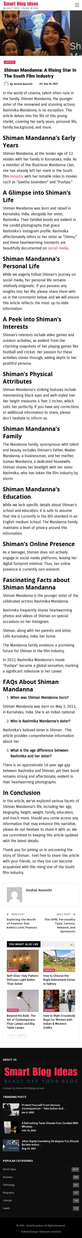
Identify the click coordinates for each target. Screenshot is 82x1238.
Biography (8, 1193)
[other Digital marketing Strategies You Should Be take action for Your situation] (11, 1146)
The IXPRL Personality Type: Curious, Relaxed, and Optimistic (59, 925)
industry (16, 176)
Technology (9, 1185)
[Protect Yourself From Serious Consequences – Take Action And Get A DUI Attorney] (11, 1109)
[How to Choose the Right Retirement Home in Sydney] (59, 961)
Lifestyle (9, 62)
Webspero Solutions (50, 1231)
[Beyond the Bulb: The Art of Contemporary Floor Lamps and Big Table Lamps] (23, 1001)
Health (6, 1208)
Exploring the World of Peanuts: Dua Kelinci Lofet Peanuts (22, 923)
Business (8, 1177)
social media (58, 248)
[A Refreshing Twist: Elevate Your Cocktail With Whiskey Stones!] (11, 1127)
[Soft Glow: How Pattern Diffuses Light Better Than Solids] (23, 961)
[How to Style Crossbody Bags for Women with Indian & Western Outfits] (59, 1001)
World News (9, 1169)
